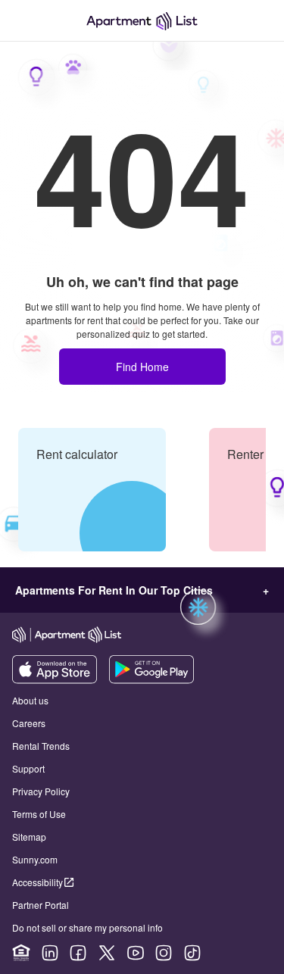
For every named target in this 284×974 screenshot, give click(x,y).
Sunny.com (35, 859)
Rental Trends (41, 745)
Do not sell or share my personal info (87, 927)
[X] (107, 953)
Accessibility (37, 882)
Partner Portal (40, 904)
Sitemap (29, 836)
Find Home (142, 366)
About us (30, 700)
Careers (28, 722)
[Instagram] (163, 953)
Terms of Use (39, 813)
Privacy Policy (41, 791)
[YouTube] (135, 953)
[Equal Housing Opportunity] (21, 953)
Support (28, 768)
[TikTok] (192, 953)
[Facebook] (78, 953)
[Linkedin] (50, 953)
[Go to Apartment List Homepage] (142, 21)
